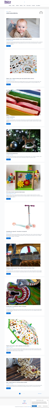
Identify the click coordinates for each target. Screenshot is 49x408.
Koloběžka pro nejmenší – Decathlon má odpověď (16, 231)
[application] (14, 5)
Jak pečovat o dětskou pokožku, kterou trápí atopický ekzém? (19, 39)
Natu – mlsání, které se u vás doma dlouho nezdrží (16, 382)
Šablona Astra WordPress (31, 406)
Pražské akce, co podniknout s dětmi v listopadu (16, 306)
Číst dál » (8, 46)
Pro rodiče (7, 40)
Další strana (40, 393)
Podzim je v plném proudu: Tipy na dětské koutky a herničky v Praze (20, 268)
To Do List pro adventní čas (12, 153)
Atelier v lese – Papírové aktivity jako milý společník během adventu (20, 78)
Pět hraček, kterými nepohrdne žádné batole (15, 192)
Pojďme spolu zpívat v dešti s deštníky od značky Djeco (17, 345)
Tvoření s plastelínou (10, 117)
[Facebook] (22, 403)
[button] (47, 400)
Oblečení (7, 347)
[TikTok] (26, 403)
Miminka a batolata (9, 193)
